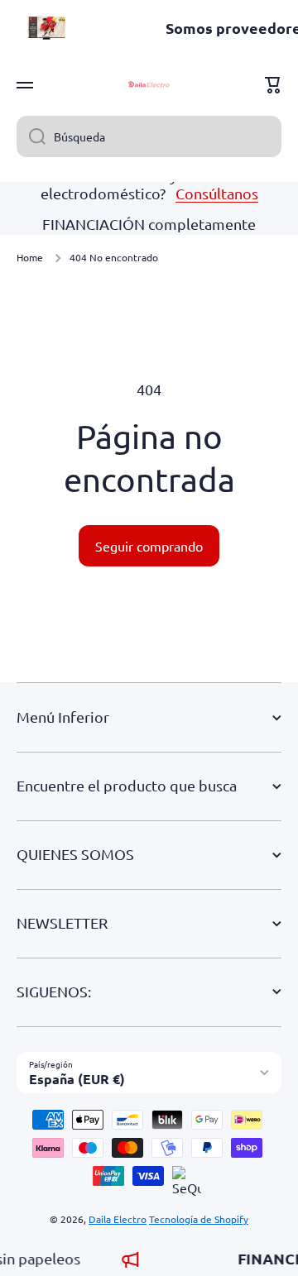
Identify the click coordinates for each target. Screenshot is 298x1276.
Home (30, 257)
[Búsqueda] (31, 136)
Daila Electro (118, 1219)
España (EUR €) (77, 1078)
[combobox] (149, 136)
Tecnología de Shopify (198, 1219)
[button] (273, 85)
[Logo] (149, 85)
